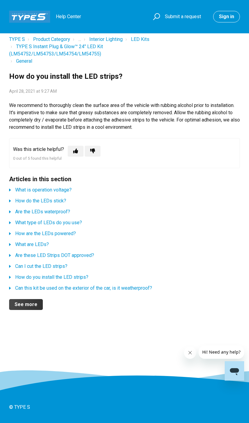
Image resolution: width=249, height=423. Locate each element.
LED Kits (140, 39)
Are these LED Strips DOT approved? (54, 255)
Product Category (51, 39)
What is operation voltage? (43, 190)
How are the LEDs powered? (45, 233)
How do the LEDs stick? (40, 201)
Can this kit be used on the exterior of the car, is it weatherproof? (83, 288)
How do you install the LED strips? (51, 277)
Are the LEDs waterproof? (42, 212)
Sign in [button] (226, 16)
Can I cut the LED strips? (41, 266)
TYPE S (17, 39)
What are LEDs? (32, 244)
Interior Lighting (106, 39)
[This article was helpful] (76, 151)
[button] (155, 17)
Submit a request (183, 16)
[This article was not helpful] (93, 151)
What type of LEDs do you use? (48, 222)
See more (26, 304)
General (24, 61)
